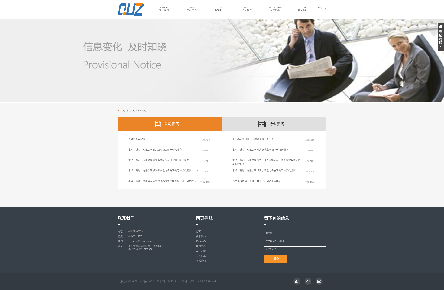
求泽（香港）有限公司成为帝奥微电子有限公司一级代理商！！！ (163, 170)
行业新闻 (276, 124)
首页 (123, 110)
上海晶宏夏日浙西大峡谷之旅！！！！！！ (255, 139)
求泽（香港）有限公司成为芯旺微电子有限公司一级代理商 (264, 170)
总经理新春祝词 (136, 139)
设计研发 (247, 8)
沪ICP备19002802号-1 (203, 281)
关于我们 (164, 8)
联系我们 (303, 8)
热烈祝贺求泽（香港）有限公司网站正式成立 (256, 181)
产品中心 (192, 8)
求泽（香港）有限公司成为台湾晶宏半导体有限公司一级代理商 (162, 181)
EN (324, 8)
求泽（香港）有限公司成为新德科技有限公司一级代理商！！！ (162, 160)
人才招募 (275, 8)
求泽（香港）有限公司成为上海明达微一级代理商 (155, 149)
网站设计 (173, 281)
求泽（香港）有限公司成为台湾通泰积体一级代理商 (260, 149)
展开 (441, 37)
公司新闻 (142, 110)
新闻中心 (219, 8)
